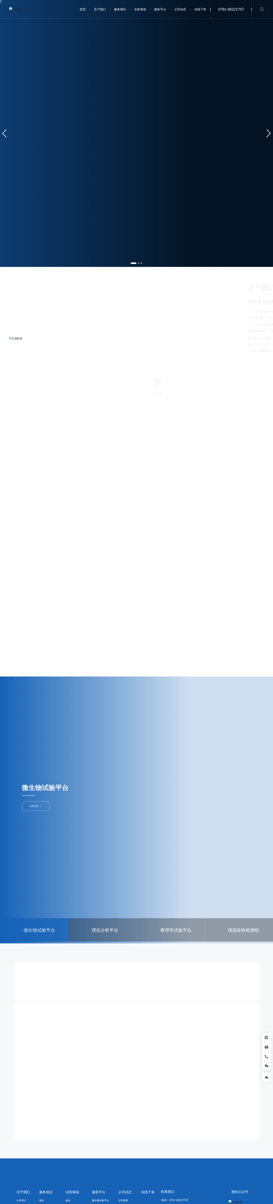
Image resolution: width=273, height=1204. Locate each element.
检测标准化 (154, 1035)
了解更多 (39, 1050)
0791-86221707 (231, 9)
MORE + (36, 804)
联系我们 (167, 1180)
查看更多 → (163, 390)
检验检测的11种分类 (40, 1035)
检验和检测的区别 (99, 1035)
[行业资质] (162, 366)
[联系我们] (245, 366)
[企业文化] (218, 366)
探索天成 (30, 149)
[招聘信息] (190, 366)
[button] (133, 263)
